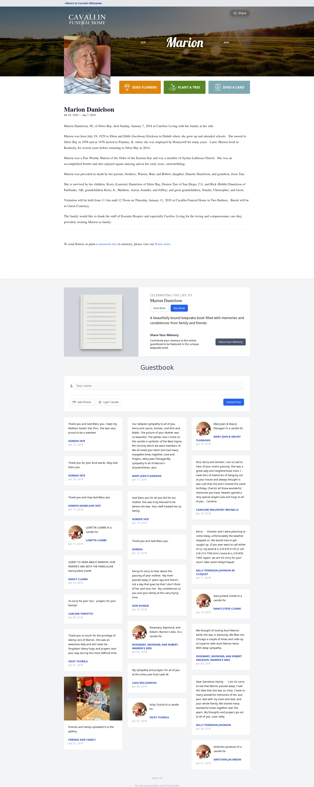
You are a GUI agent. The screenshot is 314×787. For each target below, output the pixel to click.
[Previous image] (67, 698)
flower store (162, 244)
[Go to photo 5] (96, 718)
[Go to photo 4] (94, 718)
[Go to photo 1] (88, 718)
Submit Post (233, 402)
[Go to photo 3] (92, 718)
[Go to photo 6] (98, 718)
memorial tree (108, 244)
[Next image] (118, 698)
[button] (93, 698)
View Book (159, 308)
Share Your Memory (231, 342)
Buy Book (179, 308)
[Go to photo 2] (90, 718)
